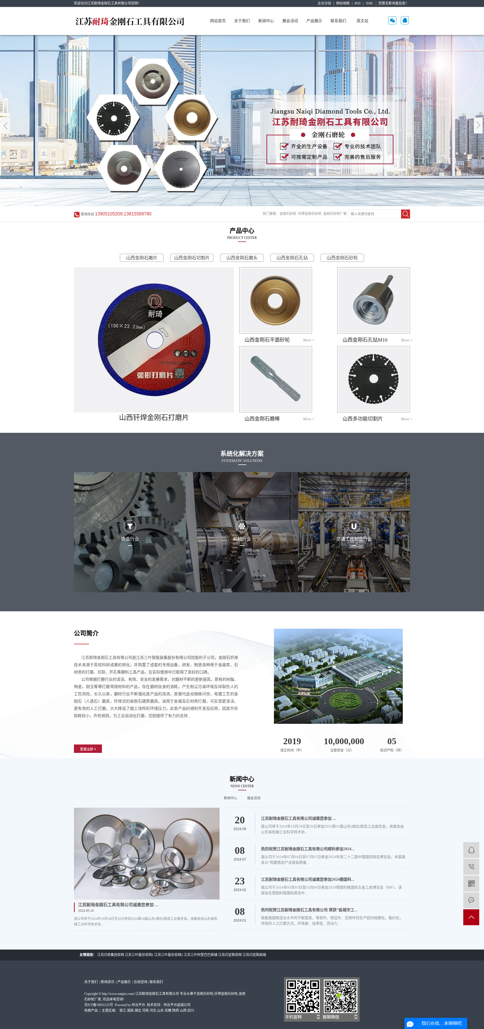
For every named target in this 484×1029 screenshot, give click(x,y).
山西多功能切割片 (363, 419)
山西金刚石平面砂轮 (267, 340)
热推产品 (91, 1010)
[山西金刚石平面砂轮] (275, 300)
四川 (190, 1010)
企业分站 (324, 3)
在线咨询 (140, 982)
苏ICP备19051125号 (98, 1005)
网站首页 (218, 21)
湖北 (137, 1010)
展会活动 (290, 21)
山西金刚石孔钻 (292, 257)
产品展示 (314, 21)
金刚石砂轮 (288, 214)
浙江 (122, 1010)
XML (369, 3)
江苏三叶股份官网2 (168, 955)
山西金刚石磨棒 (262, 419)
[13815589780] (471, 867)
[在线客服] (471, 850)
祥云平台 (138, 1005)
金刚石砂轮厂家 (335, 214)
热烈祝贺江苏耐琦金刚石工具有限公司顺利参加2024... (308, 849)
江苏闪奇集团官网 (110, 955)
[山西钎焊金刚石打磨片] (154, 339)
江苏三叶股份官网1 (139, 955)
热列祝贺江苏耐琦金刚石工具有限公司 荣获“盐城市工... (309, 910)
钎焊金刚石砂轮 (310, 214)
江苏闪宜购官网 (230, 955)
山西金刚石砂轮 (342, 257)
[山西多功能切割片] (374, 379)
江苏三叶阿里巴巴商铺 (200, 955)
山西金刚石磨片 (141, 257)
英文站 (362, 21)
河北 (153, 1010)
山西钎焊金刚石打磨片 (154, 417)
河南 (145, 1010)
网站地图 (343, 3)
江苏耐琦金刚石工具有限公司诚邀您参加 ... (118, 905)
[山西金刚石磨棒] (275, 379)
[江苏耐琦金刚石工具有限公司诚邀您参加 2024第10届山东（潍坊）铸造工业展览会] (147, 853)
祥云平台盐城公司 (177, 1005)
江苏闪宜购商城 (254, 955)
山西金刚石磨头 (242, 257)
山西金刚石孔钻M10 (365, 340)
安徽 (168, 1010)
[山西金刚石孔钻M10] (374, 300)
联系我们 (338, 21)
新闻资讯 (108, 982)
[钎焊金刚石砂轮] (242, 120)
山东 (160, 1010)
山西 (183, 1010)
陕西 (175, 1010)
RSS (358, 3)
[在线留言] (471, 900)
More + (308, 340)
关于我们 (242, 21)
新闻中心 (266, 21)
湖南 (130, 1010)
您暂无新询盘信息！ (393, 3)
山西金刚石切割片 (192, 257)
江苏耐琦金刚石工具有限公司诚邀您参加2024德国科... (308, 879)
